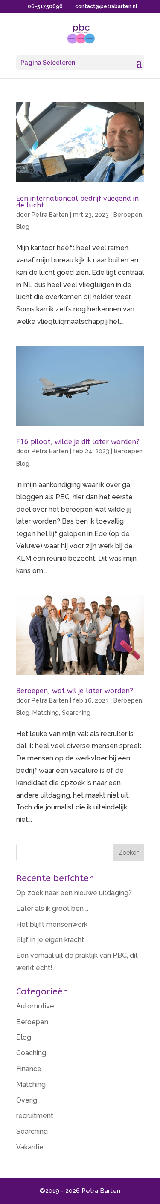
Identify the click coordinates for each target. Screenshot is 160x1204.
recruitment (34, 1116)
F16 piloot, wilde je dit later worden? (78, 442)
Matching (45, 712)
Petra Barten (50, 214)
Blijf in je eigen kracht (50, 940)
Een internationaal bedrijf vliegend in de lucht (77, 201)
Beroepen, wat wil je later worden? (74, 691)
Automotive (35, 1006)
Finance (28, 1069)
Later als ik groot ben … (52, 908)
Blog (22, 226)
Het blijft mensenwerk (51, 924)
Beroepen (127, 214)
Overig (26, 1100)
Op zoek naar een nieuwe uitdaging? (74, 893)
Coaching (31, 1053)
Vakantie (30, 1147)
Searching (76, 712)
